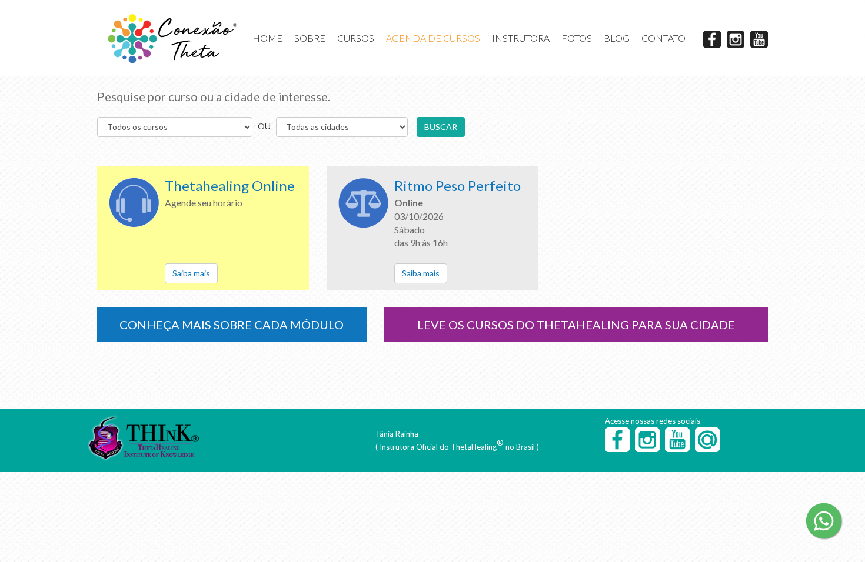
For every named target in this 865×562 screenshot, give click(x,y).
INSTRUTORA (521, 38)
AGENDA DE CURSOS (433, 38)
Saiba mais (191, 273)
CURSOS (355, 38)
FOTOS (576, 38)
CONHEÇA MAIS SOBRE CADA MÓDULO (231, 324)
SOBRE (309, 38)
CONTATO (663, 38)
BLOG (617, 38)
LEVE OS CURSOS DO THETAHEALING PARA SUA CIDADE (576, 324)
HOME (267, 38)
